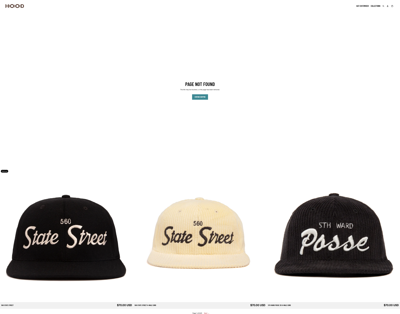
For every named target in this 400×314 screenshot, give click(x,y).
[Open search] (383, 6)
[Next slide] (130, 235)
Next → (206, 313)
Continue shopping (200, 97)
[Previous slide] (3, 235)
